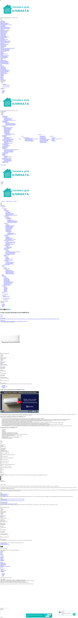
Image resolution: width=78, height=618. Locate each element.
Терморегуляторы (30, 318)
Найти (1, 609)
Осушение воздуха (9, 246)
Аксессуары (35, 318)
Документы (2, 559)
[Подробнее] (0, 497)
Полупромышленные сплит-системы (13, 321)
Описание (3, 385)
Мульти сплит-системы (3, 321)
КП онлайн (2, 565)
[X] (4, 309)
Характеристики (4, 386)
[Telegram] (9, 309)
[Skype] (8, 309)
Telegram (3, 91)
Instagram (3, 90)
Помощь (1, 567)
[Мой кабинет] (0, 202)
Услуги (1, 553)
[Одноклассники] (2, 309)
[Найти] (1, 19)
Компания (5, 287)
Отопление (7, 318)
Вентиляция (10, 318)
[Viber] (5, 309)
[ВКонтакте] (0, 309)
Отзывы (1, 558)
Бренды (1, 554)
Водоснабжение (8, 217)
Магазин (1, 562)
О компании (2, 556)
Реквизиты (2, 557)
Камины (7, 257)
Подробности (2, 362)
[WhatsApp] (7, 309)
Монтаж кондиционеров (4, 495)
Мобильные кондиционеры (23, 321)
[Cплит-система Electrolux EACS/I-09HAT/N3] (10, 348)
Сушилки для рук (39, 318)
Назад (6, 208)
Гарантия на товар (3, 564)
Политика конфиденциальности (5, 566)
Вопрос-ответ (2, 568)
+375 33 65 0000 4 (3, 111)
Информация (2, 560)
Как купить (5, 277)
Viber (3, 92)
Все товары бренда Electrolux (4, 544)
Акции (1, 552)
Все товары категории (3, 543)
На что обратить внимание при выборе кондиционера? (8, 503)
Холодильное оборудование (10, 262)
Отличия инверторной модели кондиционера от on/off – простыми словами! (12, 500)
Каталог (5, 209)
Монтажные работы (9, 270)
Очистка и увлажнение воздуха (17, 318)
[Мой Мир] (3, 309)
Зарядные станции (56, 318)
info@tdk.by (3, 88)
